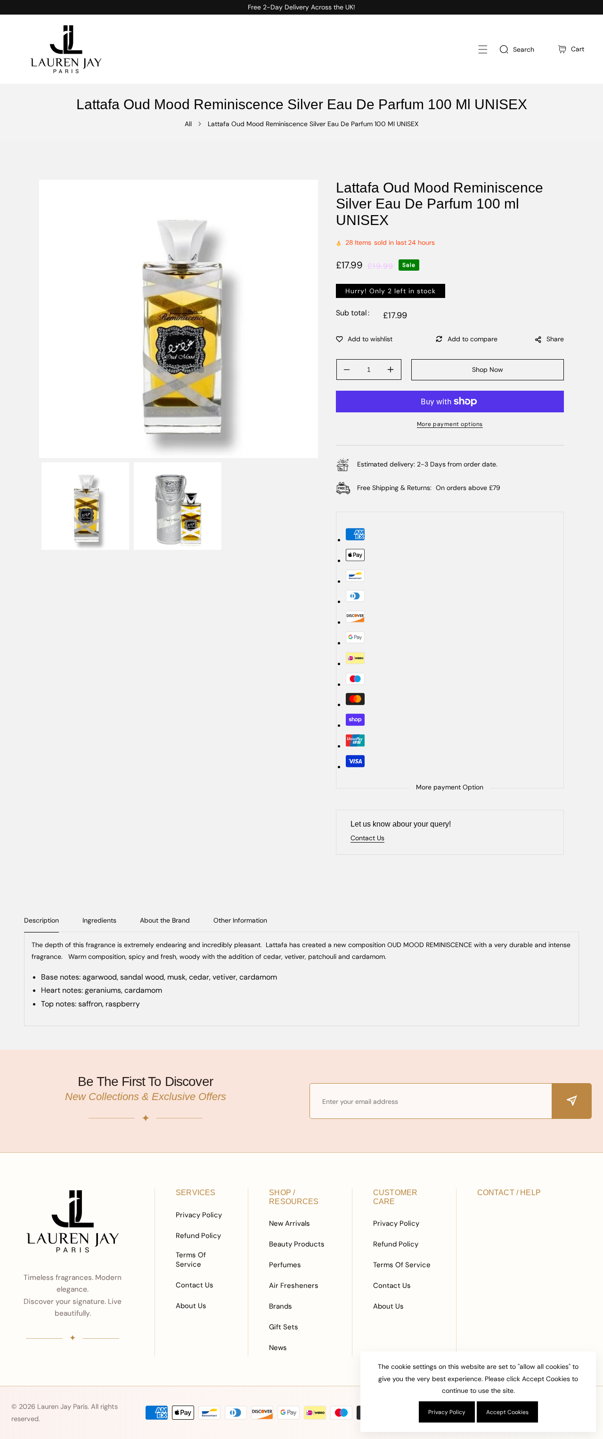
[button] (482, 49)
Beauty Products (297, 1244)
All (188, 124)
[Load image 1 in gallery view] (85, 506)
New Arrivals (289, 1223)
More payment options (450, 424)
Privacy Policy (199, 1215)
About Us (191, 1305)
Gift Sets (283, 1327)
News (278, 1347)
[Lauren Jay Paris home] (72, 1221)
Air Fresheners (293, 1285)
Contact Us (194, 1285)
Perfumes (285, 1265)
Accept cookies (507, 1412)
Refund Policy (198, 1235)
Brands (280, 1306)
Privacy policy (446, 1412)
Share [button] (555, 339)
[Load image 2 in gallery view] (177, 506)
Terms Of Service (191, 1259)
